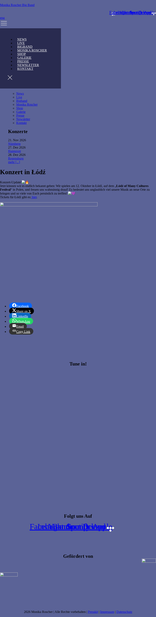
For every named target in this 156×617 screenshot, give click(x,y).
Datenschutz (124, 612)
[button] (78, 24)
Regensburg (16, 158)
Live (19, 97)
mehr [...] (14, 162)
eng (2, 18)
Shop (19, 108)
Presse (20, 115)
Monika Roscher (32, 50)
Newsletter (23, 119)
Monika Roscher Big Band (17, 5)
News (20, 93)
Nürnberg (14, 143)
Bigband (21, 101)
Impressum (107, 612)
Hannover (14, 151)
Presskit (93, 612)
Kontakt (25, 68)
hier (34, 197)
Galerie (21, 112)
